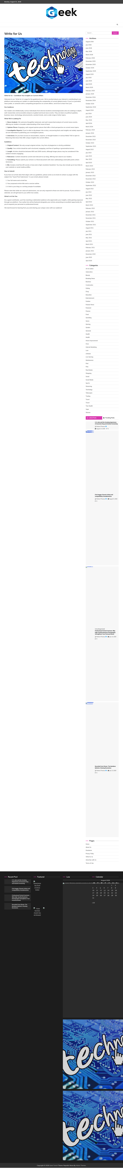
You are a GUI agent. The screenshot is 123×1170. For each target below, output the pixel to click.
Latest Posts (92, 418)
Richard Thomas (100, 426)
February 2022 (90, 208)
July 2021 (88, 231)
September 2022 (91, 185)
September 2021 (91, 225)
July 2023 (88, 153)
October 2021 (90, 221)
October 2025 (90, 68)
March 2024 (89, 126)
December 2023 (91, 136)
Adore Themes (81, 1165)
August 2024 (90, 110)
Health (88, 334)
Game (87, 321)
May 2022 (89, 198)
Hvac (87, 344)
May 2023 (89, 159)
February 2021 (90, 247)
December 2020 (91, 254)
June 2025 (89, 81)
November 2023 (91, 140)
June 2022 (89, 195)
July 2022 (88, 192)
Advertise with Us (91, 860)
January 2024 (90, 133)
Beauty (88, 275)
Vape (87, 409)
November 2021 (91, 218)
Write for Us (89, 857)
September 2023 (91, 146)
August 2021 (90, 228)
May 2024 (89, 120)
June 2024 (89, 117)
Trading (88, 396)
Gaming (88, 324)
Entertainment (90, 298)
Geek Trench (53, 1165)
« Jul (93, 902)
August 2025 (90, 74)
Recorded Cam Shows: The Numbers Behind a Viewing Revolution (19, 906)
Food (87, 314)
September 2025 (91, 71)
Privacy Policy (90, 853)
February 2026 (90, 58)
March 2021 (89, 244)
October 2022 (90, 182)
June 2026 (89, 48)
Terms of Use (90, 863)
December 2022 (91, 175)
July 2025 (88, 77)
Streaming (89, 386)
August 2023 (90, 149)
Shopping (88, 373)
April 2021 (89, 241)
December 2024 (91, 97)
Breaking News (90, 278)
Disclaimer (89, 850)
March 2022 (89, 205)
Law (87, 350)
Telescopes (89, 393)
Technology (89, 389)
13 (105, 890)
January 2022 (90, 211)
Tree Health (89, 406)
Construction (89, 285)
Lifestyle (88, 353)
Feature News (90, 304)
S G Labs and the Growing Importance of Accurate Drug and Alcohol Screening (20, 881)
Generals (88, 331)
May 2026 (89, 51)
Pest (87, 363)
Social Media (89, 380)
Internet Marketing (91, 347)
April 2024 (89, 123)
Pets (87, 367)
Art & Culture (89, 268)
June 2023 (89, 156)
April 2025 (89, 84)
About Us (88, 847)
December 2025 (91, 61)
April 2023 (89, 162)
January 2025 (90, 94)
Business (88, 282)
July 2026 (88, 45)
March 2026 (89, 55)
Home (87, 844)
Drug (87, 291)
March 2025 (89, 87)
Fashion (88, 301)
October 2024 (90, 104)
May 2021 (89, 238)
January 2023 (90, 172)
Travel (87, 399)
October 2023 (90, 143)
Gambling (88, 318)
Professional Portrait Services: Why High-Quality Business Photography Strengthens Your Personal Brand (105, 632)
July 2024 (88, 113)
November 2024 (91, 100)
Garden (88, 327)
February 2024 (90, 130)
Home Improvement (92, 340)
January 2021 (90, 251)
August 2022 (90, 189)
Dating (88, 288)
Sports (88, 383)
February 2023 (90, 169)
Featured (88, 308)
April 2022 (89, 202)
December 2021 (91, 215)
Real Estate (89, 370)
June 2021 (89, 234)
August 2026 (90, 41)
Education (89, 295)
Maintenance (89, 360)
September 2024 (91, 107)
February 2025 (90, 90)
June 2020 (89, 257)
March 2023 (89, 166)
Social (87, 376)
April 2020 (89, 260)
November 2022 (91, 179)
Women (88, 412)
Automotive (89, 272)
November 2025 (91, 64)
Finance (88, 311)
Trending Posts (109, 418)
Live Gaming (89, 357)
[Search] (117, 24)
